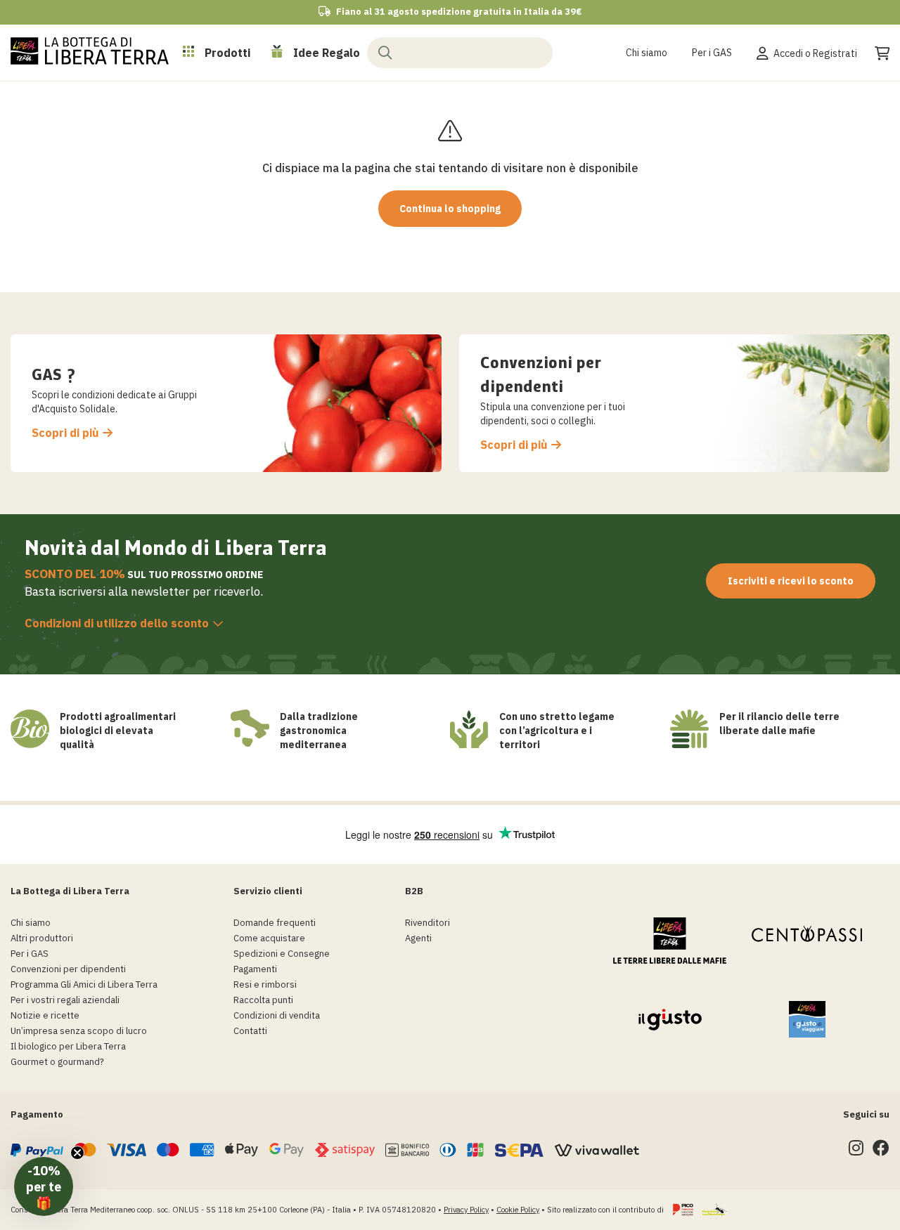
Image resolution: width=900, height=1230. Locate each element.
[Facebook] (881, 1151)
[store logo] (90, 51)
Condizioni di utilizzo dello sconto (117, 623)
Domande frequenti (274, 923)
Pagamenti (255, 969)
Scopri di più (65, 433)
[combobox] (460, 52)
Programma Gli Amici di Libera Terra (84, 984)
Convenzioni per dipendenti (68, 969)
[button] (43, 1186)
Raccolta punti (263, 1000)
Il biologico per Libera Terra (68, 1046)
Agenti (418, 938)
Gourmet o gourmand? (57, 1062)
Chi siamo (646, 52)
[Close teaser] (77, 1153)
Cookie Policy (517, 1210)
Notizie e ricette (45, 1015)
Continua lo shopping (450, 208)
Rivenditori (427, 923)
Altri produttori (42, 938)
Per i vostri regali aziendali (65, 1000)
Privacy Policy (466, 1210)
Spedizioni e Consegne (281, 954)
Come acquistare (269, 938)
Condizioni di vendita (276, 1015)
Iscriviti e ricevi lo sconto (791, 581)
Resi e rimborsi (265, 984)
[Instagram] (856, 1151)
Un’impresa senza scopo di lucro (79, 1031)
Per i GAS (712, 52)
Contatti (250, 1031)
